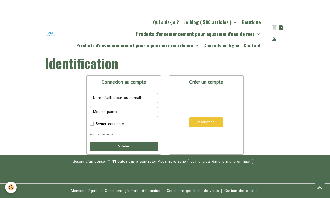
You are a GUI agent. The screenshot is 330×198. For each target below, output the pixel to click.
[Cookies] (11, 187)
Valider (123, 146)
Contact (252, 45)
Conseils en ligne (221, 45)
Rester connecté (110, 124)
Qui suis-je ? (166, 22)
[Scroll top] (319, 187)
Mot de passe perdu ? (105, 134)
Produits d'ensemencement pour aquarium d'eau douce (135, 45)
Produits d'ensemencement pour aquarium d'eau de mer (196, 33)
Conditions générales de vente (193, 191)
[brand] (50, 33)
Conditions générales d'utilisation (133, 191)
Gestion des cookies (241, 191)
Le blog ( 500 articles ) (208, 22)
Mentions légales (85, 191)
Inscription (206, 122)
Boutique (251, 22)
